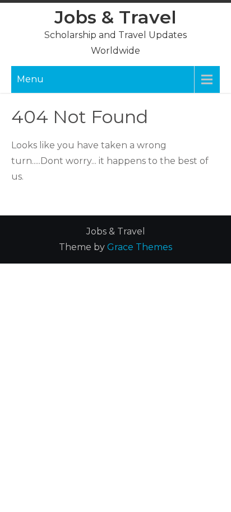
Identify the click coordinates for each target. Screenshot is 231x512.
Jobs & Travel (115, 17)
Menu (30, 79)
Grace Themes (139, 247)
